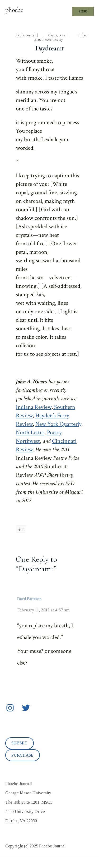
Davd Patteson (29, 599)
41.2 (21, 529)
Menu (83, 11)
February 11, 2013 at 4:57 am (43, 610)
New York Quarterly (58, 424)
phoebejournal (25, 35)
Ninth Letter (30, 432)
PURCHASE (22, 755)
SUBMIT (19, 743)
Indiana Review (33, 407)
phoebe (14, 10)
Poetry (58, 39)
